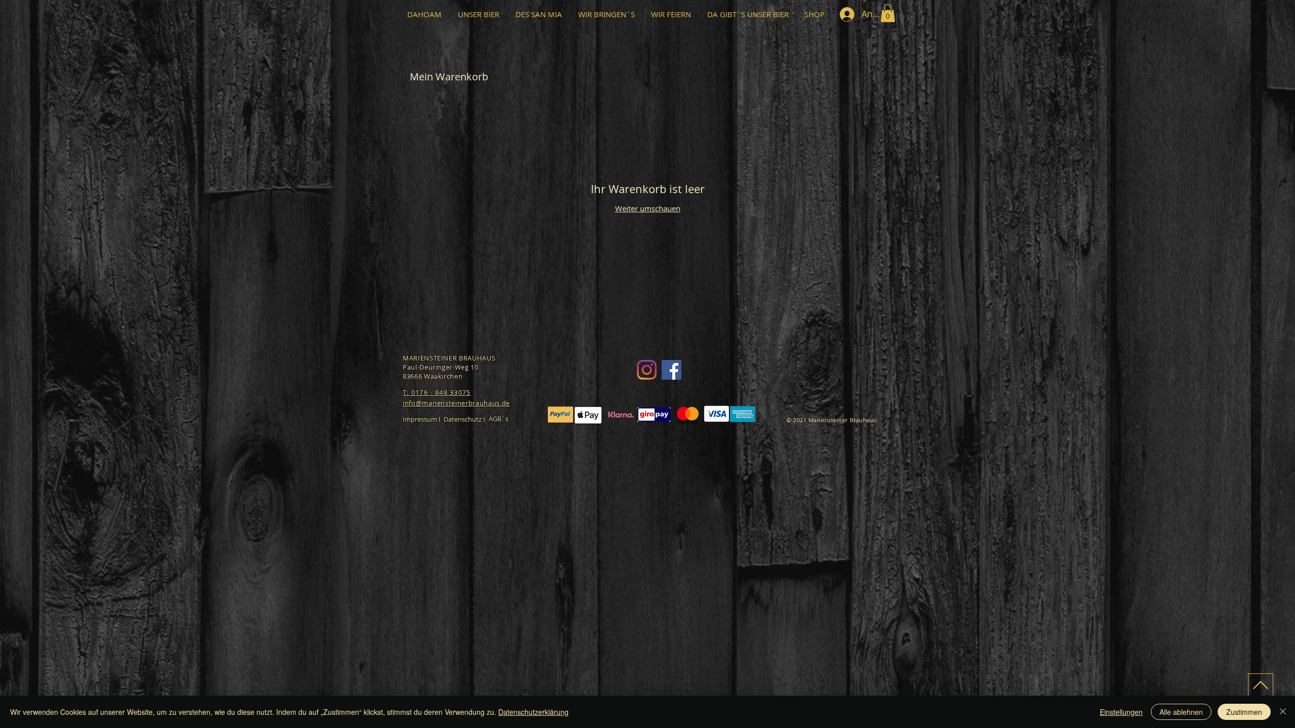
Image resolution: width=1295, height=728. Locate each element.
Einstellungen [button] (1121, 712)
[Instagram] (647, 370)
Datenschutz (463, 419)
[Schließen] (1283, 712)
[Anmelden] (847, 14)
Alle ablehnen (1181, 712)
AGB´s (498, 418)
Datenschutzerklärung (533, 712)
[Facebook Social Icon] (671, 370)
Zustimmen (1244, 712)
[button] (887, 13)
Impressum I (422, 419)
